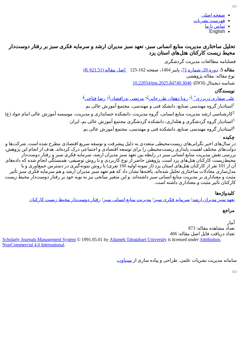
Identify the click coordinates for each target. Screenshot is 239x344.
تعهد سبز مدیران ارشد (213, 199)
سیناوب (124, 260)
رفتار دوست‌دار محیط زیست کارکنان (65, 199)
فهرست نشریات (209, 20)
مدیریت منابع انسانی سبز (127, 199)
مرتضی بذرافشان (127, 98)
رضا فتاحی (95, 98)
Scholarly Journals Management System (39, 239)
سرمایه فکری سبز (172, 199)
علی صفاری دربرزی (214, 98)
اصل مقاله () (104, 69)
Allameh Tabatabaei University (138, 239)
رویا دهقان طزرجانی (168, 98)
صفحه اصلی (213, 15)
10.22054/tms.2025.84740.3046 (162, 82)
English (217, 31)
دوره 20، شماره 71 (200, 69)
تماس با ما (215, 26)
